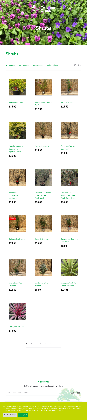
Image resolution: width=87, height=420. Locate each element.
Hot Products (24, 65)
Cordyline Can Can (16, 326)
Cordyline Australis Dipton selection (68, 284)
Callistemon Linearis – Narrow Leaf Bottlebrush (43, 195)
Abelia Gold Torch (16, 102)
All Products (10, 65)
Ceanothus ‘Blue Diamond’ (15, 284)
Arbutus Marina (67, 102)
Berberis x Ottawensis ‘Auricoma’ (13, 195)
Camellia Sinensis (42, 239)
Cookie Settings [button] (10, 415)
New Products (38, 65)
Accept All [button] (23, 415)
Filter (78, 65)
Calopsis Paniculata (16, 239)
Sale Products (52, 65)
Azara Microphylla (42, 146)
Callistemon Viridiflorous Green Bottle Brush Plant (68, 195)
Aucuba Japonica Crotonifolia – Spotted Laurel (16, 149)
